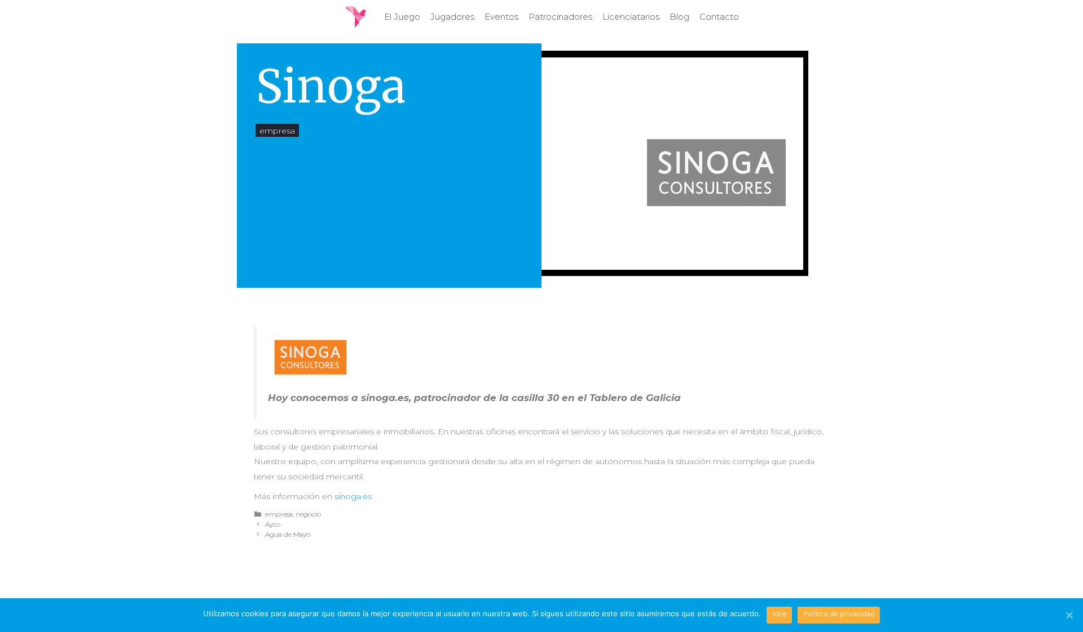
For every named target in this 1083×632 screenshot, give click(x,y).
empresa (277, 130)
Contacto (719, 16)
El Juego (402, 16)
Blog (679, 16)
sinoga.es (353, 496)
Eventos (501, 16)
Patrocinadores (560, 16)
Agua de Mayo (287, 534)
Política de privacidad (839, 613)
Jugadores (452, 16)
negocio (308, 514)
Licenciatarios (630, 16)
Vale (779, 613)
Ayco (272, 524)
